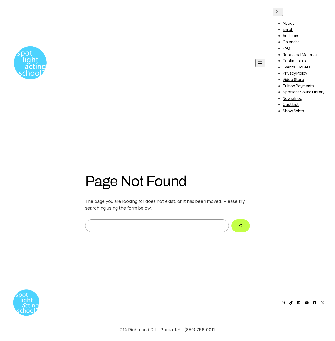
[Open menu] (260, 63)
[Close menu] (278, 12)
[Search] (240, 225)
